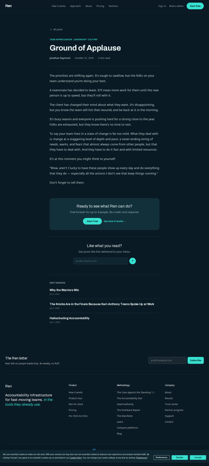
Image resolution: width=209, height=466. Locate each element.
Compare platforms (127, 427)
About (88, 6)
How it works (59, 6)
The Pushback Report (128, 410)
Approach (75, 6)
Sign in (162, 6)
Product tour (75, 398)
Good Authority (125, 404)
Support (169, 415)
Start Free (92, 221)
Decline (179, 457)
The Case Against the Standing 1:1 (136, 392)
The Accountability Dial (129, 398)
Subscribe (195, 360)
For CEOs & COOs (78, 415)
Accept (198, 457)
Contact (169, 421)
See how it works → (115, 221)
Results (169, 398)
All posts (58, 29)
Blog (119, 433)
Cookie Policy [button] (76, 458)
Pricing (100, 6)
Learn (120, 421)
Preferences (161, 457)
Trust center (171, 404)
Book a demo (176, 6)
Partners (113, 6)
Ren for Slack (76, 404)
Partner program (174, 410)
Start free (195, 6)
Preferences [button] (141, 458)
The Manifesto (125, 415)
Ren (8, 6)
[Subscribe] (132, 261)
